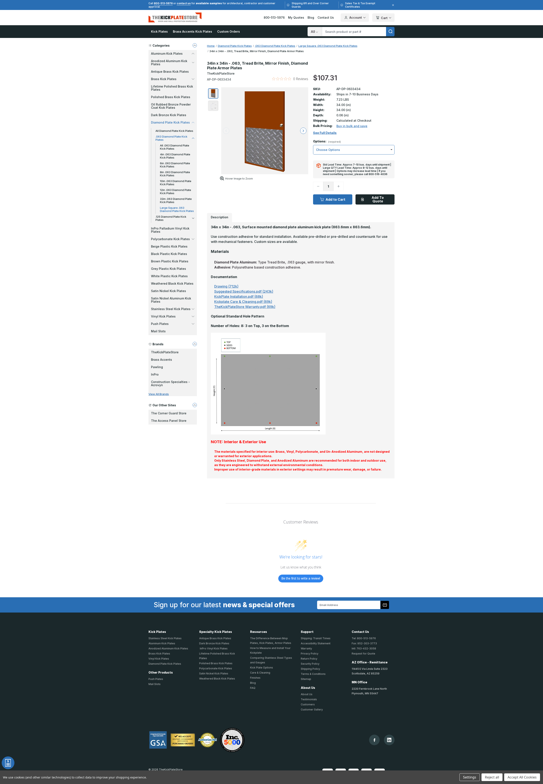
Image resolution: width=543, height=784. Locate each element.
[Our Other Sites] (195, 405)
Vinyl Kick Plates (158, 658)
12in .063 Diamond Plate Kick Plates (175, 191)
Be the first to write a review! (300, 578)
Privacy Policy (309, 653)
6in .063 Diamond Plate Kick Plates (175, 165)
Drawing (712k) (226, 286)
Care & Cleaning (260, 672)
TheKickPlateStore (165, 352)
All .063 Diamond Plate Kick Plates (174, 147)
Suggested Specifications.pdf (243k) (243, 291)
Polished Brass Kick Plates (170, 97)
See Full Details (325, 133)
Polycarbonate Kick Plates (215, 668)
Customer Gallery (312, 709)
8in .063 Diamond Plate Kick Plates (175, 173)
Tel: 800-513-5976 (364, 638)
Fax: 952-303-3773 (364, 643)
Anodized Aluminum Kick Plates (168, 648)
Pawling (157, 367)
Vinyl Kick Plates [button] (163, 316)
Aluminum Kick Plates (161, 643)
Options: (327, 141)
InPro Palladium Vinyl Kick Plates (170, 230)
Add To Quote (378, 199)
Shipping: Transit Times (315, 638)
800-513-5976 (163, 3)
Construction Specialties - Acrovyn (170, 383)
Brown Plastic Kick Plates (169, 261)
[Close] (392, 5)
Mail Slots (158, 331)
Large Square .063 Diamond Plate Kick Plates (177, 209)
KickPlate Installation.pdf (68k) (238, 296)
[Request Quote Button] (8, 762)
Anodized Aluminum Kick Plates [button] (169, 62)
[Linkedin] (389, 740)
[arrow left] (226, 131)
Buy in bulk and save (351, 126)
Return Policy (309, 658)
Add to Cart (335, 199)
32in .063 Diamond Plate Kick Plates (176, 200)
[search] (390, 31)
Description (219, 217)
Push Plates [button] (160, 324)
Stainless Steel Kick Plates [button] (170, 309)
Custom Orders (228, 31)
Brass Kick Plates (159, 653)
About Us (306, 694)
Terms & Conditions (313, 673)
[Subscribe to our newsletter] (384, 605)
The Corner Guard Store (168, 413)
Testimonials (309, 699)
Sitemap (306, 679)
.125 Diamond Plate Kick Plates (170, 218)
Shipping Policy (310, 668)
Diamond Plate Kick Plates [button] (170, 122)
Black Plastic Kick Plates (169, 254)
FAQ (252, 687)
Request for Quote (363, 653)
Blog (311, 17)
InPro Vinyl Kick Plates (213, 648)
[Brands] (195, 344)
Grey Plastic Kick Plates (168, 268)
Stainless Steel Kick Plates (165, 638)
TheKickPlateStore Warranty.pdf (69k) (244, 307)
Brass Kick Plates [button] (163, 79)
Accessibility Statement (315, 643)
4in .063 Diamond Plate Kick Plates (175, 156)
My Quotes (296, 17)
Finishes (255, 677)
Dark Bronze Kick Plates (168, 115)
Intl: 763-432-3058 (364, 648)
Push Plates (155, 679)
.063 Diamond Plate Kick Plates (171, 138)
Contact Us (326, 17)
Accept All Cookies (522, 777)
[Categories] (195, 45)
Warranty (306, 648)
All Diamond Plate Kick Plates (174, 130)
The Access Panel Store (168, 420)
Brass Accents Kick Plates (192, 31)
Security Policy (310, 663)
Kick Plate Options (261, 667)
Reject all (492, 777)
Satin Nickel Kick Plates (168, 291)
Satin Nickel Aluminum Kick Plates (171, 300)
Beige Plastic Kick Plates (169, 246)
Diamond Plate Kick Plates (164, 663)
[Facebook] (374, 740)
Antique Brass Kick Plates (170, 71)
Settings (469, 777)
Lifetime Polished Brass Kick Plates (172, 88)
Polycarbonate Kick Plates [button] (170, 239)
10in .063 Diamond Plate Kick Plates (175, 182)
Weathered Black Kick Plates (172, 283)
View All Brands (158, 394)
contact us (184, 3)
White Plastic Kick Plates (169, 276)
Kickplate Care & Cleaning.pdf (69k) (243, 301)
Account (355, 17)
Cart (384, 18)
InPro (155, 374)
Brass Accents (161, 359)
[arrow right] (303, 131)
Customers (308, 704)
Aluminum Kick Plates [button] (167, 53)
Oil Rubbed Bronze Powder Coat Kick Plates (171, 106)
